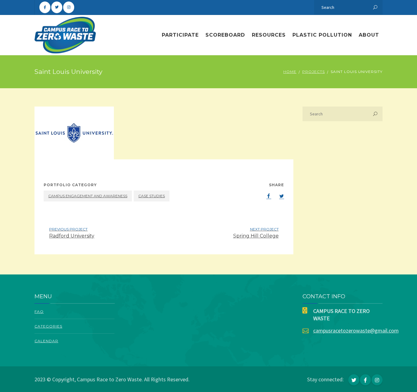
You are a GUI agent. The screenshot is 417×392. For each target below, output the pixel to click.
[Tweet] (278, 196)
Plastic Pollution (322, 35)
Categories (48, 326)
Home (289, 71)
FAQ (39, 311)
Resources (269, 35)
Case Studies (151, 196)
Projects (313, 71)
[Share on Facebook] (265, 196)
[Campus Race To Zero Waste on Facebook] (44, 7)
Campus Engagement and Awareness (87, 196)
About (369, 35)
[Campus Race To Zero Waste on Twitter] (56, 7)
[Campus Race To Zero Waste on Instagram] (68, 7)
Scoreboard (225, 35)
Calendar (46, 341)
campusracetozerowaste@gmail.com (356, 330)
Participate (180, 35)
